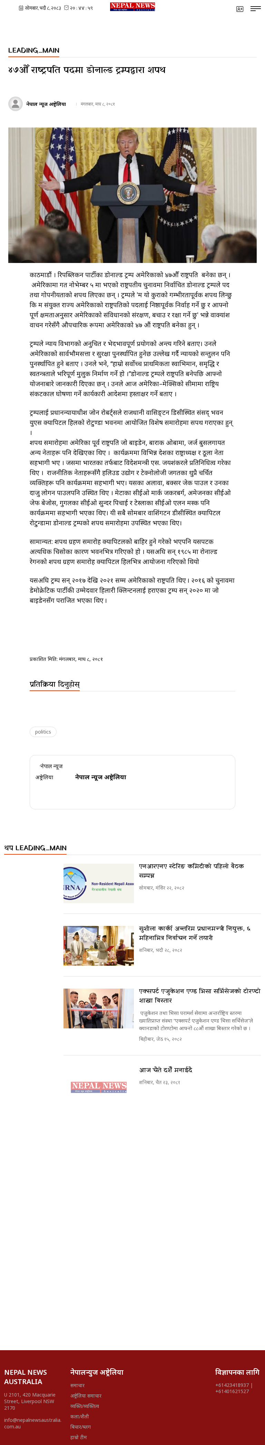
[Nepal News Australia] (132, 6)
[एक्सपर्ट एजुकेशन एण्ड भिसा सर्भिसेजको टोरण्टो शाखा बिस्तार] (98, 1008)
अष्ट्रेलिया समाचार (85, 1395)
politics (43, 731)
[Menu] (256, 9)
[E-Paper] (239, 9)
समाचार (77, 1385)
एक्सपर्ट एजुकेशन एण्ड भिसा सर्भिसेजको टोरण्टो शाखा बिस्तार (200, 996)
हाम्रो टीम (78, 1437)
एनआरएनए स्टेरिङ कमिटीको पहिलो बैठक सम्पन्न (191, 871)
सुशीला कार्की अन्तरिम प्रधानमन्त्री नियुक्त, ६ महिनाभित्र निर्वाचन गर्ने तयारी (194, 933)
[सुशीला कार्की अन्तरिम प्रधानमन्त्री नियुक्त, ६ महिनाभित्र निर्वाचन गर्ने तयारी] (98, 946)
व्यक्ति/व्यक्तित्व (84, 1406)
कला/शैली (79, 1416)
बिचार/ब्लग (80, 1427)
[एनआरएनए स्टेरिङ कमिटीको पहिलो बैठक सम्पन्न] (98, 883)
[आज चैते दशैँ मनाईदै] (98, 1087)
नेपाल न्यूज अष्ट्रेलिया (46, 104)
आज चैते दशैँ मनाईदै (165, 1070)
